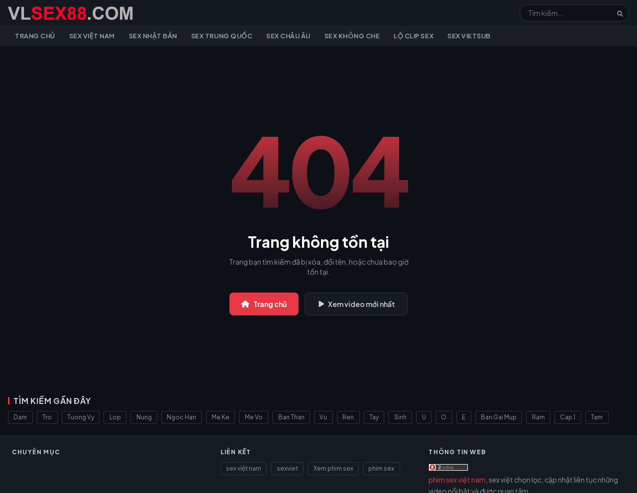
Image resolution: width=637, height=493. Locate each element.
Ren (348, 417)
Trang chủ (35, 36)
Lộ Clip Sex (413, 36)
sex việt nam (243, 468)
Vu (323, 417)
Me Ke (220, 417)
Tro (47, 417)
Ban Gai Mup (499, 417)
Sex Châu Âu (288, 36)
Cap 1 (567, 417)
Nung (144, 417)
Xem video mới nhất (361, 303)
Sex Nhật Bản (153, 36)
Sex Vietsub (469, 36)
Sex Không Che (352, 36)
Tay (374, 417)
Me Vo (254, 417)
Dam (20, 417)
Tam (597, 417)
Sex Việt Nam (92, 36)
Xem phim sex (333, 468)
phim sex (381, 468)
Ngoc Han (181, 417)
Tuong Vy (80, 417)
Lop (115, 417)
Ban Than (291, 417)
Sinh (400, 417)
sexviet (287, 468)
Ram (538, 417)
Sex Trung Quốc (221, 36)
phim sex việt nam (457, 479)
